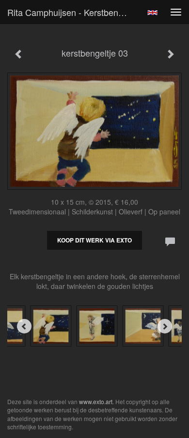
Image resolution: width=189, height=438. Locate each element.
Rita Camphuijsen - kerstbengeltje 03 (72, 12)
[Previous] (24, 326)
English (152, 12)
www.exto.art (95, 401)
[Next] (165, 326)
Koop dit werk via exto (94, 240)
